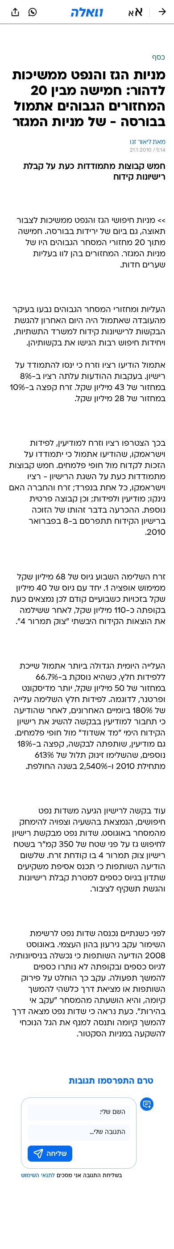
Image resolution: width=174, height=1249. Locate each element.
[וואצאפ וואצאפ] (32, 12)
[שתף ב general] (15, 12)
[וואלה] (87, 12)
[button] (135, 12)
